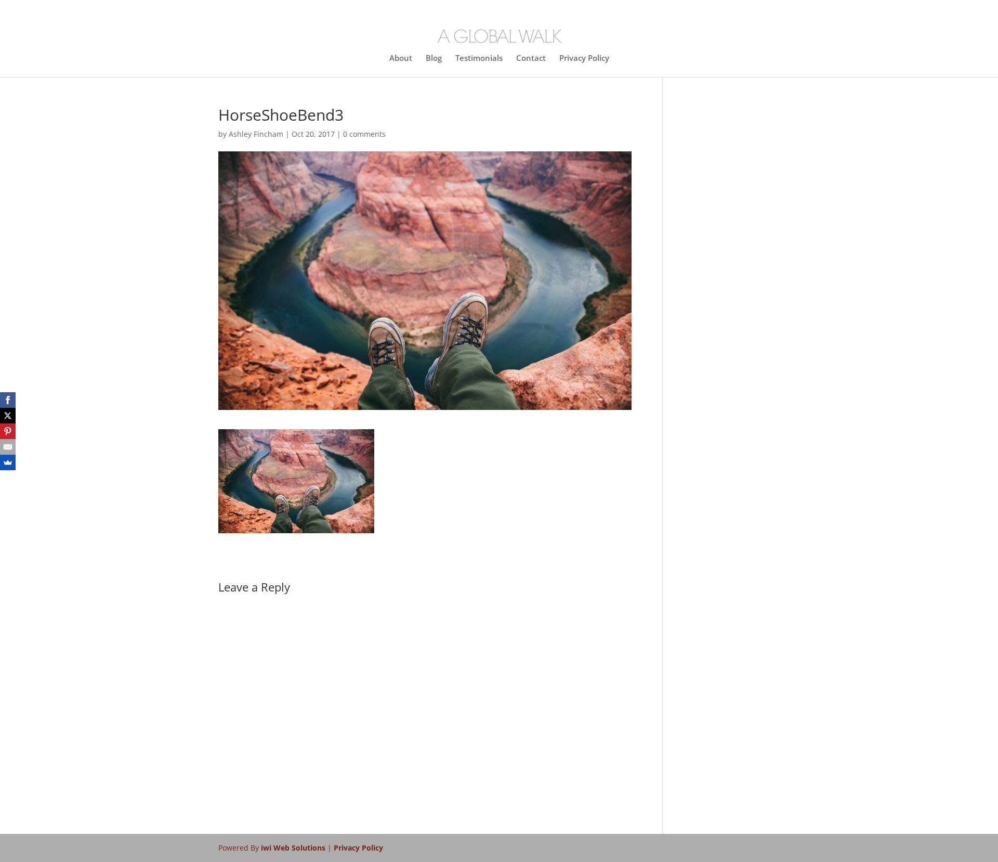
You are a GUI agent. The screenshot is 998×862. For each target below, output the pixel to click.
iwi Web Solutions (294, 848)
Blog (434, 58)
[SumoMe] (8, 462)
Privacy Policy (584, 58)
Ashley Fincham (256, 134)
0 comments (364, 134)
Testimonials (479, 58)
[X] (8, 415)
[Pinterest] (8, 431)
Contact (531, 58)
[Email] (8, 447)
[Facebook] (8, 400)
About (400, 58)
